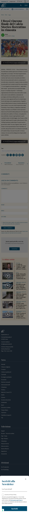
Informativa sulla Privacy (16, 500)
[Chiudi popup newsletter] (25, 479)
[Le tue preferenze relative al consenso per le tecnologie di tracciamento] (2, 510)
